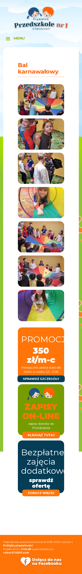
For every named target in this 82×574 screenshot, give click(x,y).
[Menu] (7, 39)
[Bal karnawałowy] (41, 99)
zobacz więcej (41, 493)
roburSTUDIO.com (16, 552)
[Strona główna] (41, 18)
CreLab (26, 549)
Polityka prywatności (18, 545)
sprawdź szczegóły (41, 379)
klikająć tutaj (41, 435)
